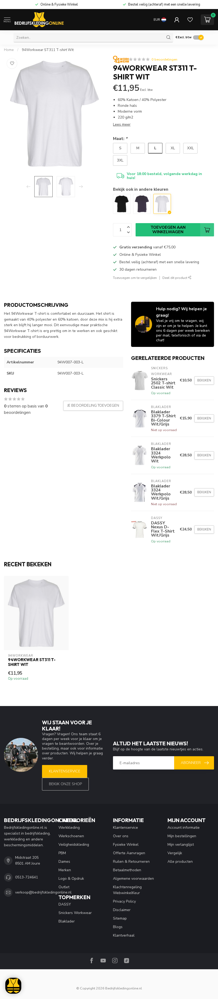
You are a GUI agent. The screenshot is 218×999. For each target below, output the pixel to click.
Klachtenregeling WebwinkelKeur (127, 890)
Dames (64, 861)
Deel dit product (175, 277)
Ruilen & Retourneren (131, 861)
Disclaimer (122, 909)
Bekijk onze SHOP (65, 784)
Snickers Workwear (75, 912)
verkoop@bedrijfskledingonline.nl (43, 892)
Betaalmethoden (127, 870)
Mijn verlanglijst (180, 844)
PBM (62, 853)
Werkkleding (69, 827)
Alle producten (180, 861)
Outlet (63, 887)
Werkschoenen (71, 836)
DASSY (64, 904)
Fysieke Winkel (126, 844)
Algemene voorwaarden (133, 878)
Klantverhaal (124, 935)
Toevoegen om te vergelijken (135, 277)
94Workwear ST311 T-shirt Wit (48, 50)
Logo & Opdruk (71, 878)
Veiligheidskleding (73, 844)
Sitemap (120, 918)
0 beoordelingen (164, 59)
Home (9, 50)
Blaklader (66, 921)
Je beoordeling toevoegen (93, 405)
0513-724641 (26, 877)
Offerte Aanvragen (129, 853)
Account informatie (183, 827)
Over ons (120, 836)
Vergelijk (174, 853)
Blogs (118, 926)
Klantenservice (64, 771)
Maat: (120, 138)
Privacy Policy (124, 901)
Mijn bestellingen (181, 836)
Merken (64, 870)
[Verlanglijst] (190, 19)
